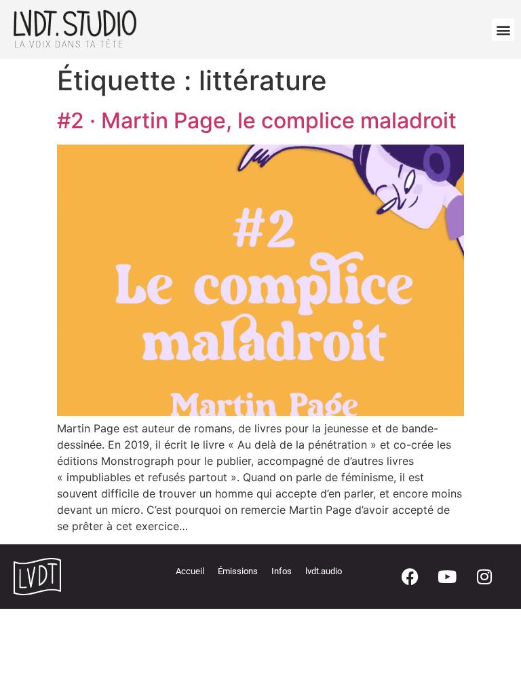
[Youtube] (447, 576)
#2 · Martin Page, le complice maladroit (257, 120)
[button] (503, 29)
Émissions (238, 571)
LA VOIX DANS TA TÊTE (69, 44)
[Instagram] (484, 576)
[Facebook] (410, 576)
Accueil (190, 571)
